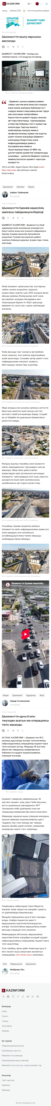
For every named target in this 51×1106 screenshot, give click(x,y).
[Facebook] (17, 47)
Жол (42, 695)
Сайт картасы (8, 1080)
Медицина (16, 964)
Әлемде (5, 1031)
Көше (6, 695)
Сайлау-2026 (15, 11)
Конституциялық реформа (39, 11)
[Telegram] (13, 47)
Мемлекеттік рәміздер (12, 1055)
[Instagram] (3, 47)
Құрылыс (31, 695)
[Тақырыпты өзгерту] (38, 4)
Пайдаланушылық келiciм (13, 1046)
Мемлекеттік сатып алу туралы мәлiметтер (21, 1065)
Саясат (5, 1016)
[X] (22, 47)
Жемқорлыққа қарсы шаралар (15, 1060)
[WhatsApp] (8, 47)
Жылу (31, 187)
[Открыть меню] (47, 4)
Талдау (5, 1021)
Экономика (7, 1026)
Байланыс (6, 1085)
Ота (5, 964)
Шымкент (8, 187)
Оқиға (4, 1011)
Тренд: (5, 11)
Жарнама (6, 1090)
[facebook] (18, 996)
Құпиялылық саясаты (11, 1050)
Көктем (20, 187)
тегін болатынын (23, 955)
